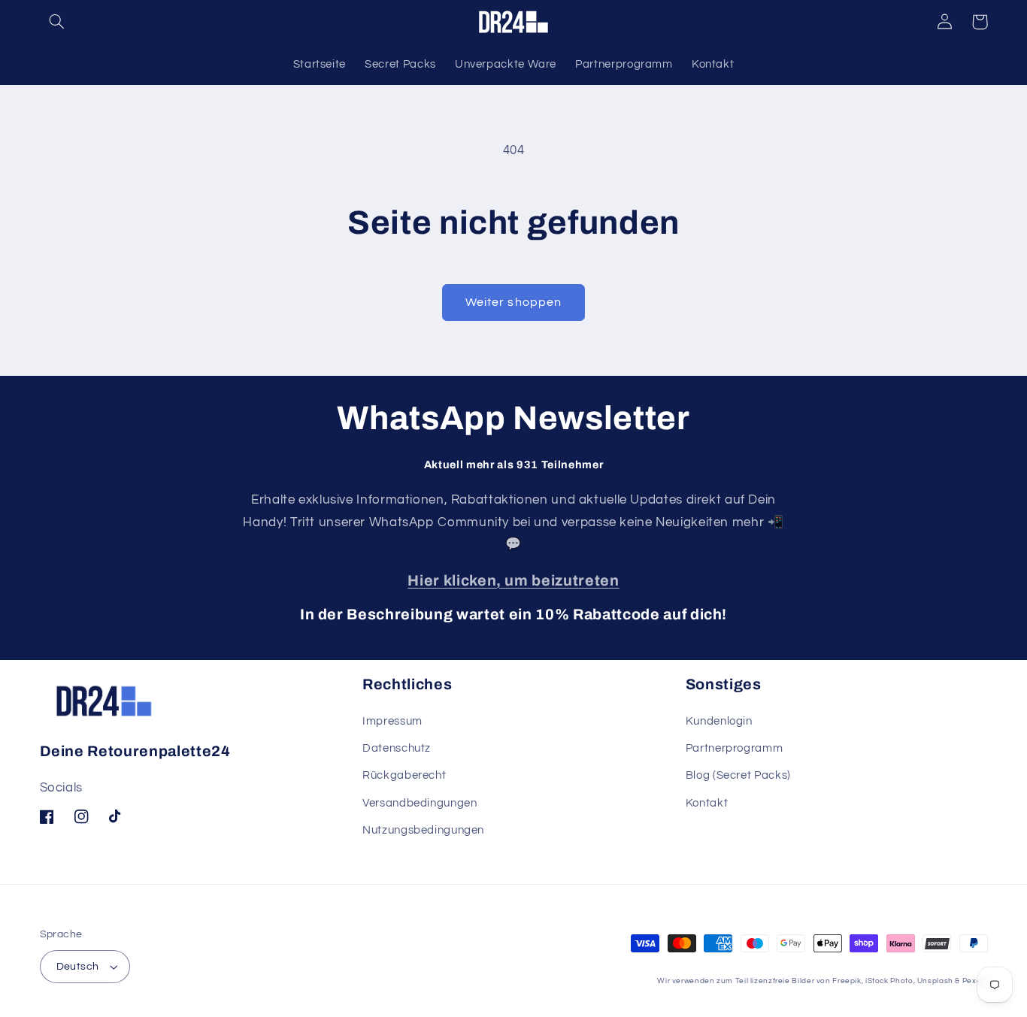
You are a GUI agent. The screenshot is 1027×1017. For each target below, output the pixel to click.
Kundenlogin (719, 721)
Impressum (392, 721)
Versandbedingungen (419, 803)
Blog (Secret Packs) (738, 775)
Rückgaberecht (404, 775)
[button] (57, 22)
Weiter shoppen (513, 302)
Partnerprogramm (734, 748)
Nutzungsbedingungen (423, 830)
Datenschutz (396, 748)
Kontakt (707, 803)
